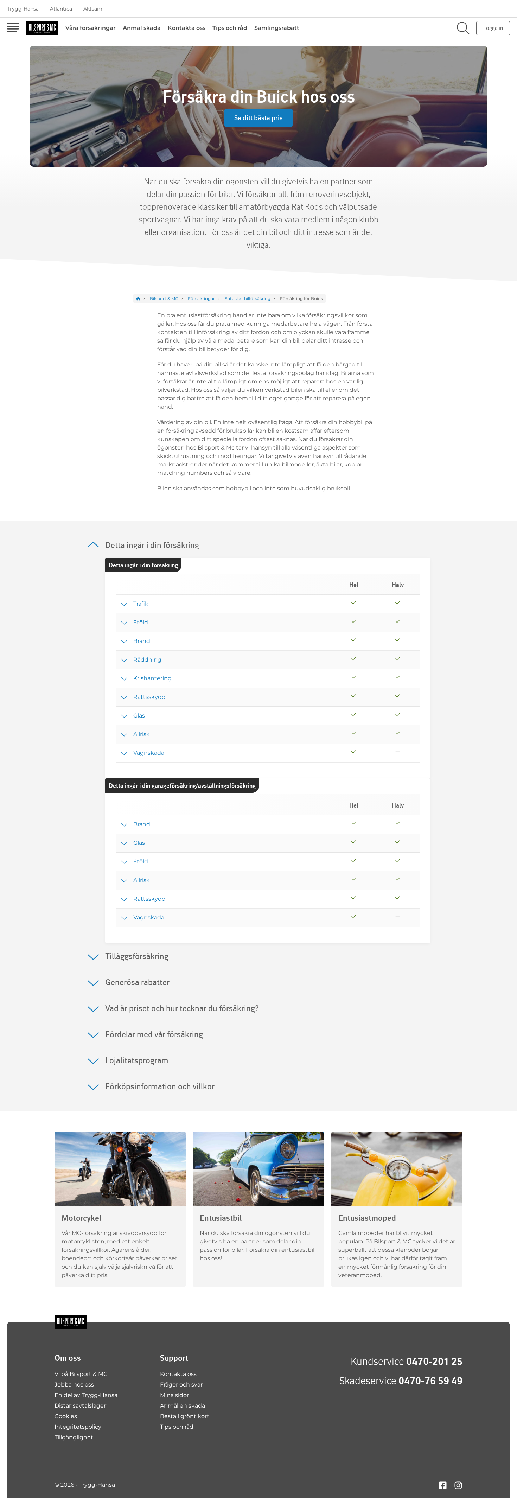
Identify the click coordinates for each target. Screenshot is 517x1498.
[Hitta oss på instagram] (458, 1484)
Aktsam (92, 9)
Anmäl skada (142, 28)
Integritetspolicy (78, 1426)
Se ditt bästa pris (258, 118)
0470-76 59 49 (430, 1381)
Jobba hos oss (74, 1384)
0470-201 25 (434, 1361)
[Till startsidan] (71, 1322)
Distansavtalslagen (81, 1405)
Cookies (66, 1416)
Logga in (493, 28)
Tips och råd (229, 28)
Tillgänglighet (74, 1437)
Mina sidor (174, 1395)
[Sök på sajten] (463, 28)
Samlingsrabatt (276, 28)
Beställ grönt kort (184, 1416)
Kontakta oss (186, 28)
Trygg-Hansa (23, 9)
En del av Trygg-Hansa (86, 1395)
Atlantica (61, 9)
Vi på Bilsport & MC (81, 1374)
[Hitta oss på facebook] (443, 1484)
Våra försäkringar (90, 28)
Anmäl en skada (182, 1405)
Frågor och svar (181, 1384)
